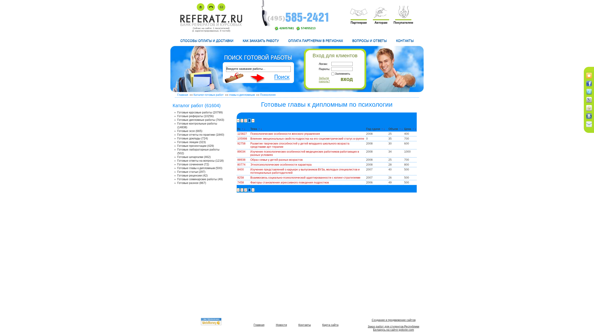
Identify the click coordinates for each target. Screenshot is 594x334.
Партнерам (359, 22)
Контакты (405, 40)
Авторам (380, 22)
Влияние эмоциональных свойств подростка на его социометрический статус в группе (307, 138)
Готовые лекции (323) (191, 142)
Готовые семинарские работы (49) (200, 179)
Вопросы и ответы (369, 40)
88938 (241, 159)
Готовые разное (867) (191, 183)
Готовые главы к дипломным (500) (199, 168)
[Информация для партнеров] (358, 17)
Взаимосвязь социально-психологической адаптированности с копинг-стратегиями (305, 177)
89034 (241, 151)
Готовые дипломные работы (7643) (200, 120)
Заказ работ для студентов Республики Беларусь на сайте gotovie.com (393, 328)
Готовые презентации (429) (195, 146)
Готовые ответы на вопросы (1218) (200, 160)
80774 (241, 164)
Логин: (323, 64)
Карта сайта (330, 325)
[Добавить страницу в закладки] (589, 78)
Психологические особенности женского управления (285, 133)
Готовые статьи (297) (191, 171)
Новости (281, 325)
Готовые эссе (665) (189, 131)
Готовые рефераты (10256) (195, 116)
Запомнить (342, 73)
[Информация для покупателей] (403, 17)
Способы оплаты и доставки (206, 40)
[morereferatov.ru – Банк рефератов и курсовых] (211, 21)
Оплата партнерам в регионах (315, 40)
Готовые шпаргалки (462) (194, 157)
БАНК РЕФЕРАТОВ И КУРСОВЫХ (211, 25)
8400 (240, 169)
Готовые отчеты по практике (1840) (200, 134)
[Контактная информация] (211, 10)
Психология (268, 94)
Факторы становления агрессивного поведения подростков (289, 182)
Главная (182, 94)
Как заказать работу (261, 40)
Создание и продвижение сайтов (394, 320)
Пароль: (324, 69)
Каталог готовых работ (209, 94)
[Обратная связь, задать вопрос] (221, 10)
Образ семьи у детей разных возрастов (276, 159)
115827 (242, 133)
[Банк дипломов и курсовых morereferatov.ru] (200, 10)
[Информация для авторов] (381, 17)
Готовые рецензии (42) (192, 175)
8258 (240, 177)
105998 (242, 138)
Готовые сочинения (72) (193, 164)
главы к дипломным (242, 94)
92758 (241, 143)
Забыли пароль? (324, 80)
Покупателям (403, 22)
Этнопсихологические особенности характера (281, 164)
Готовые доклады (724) (192, 138)
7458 (240, 182)
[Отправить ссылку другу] (589, 127)
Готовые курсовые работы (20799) (200, 112)
